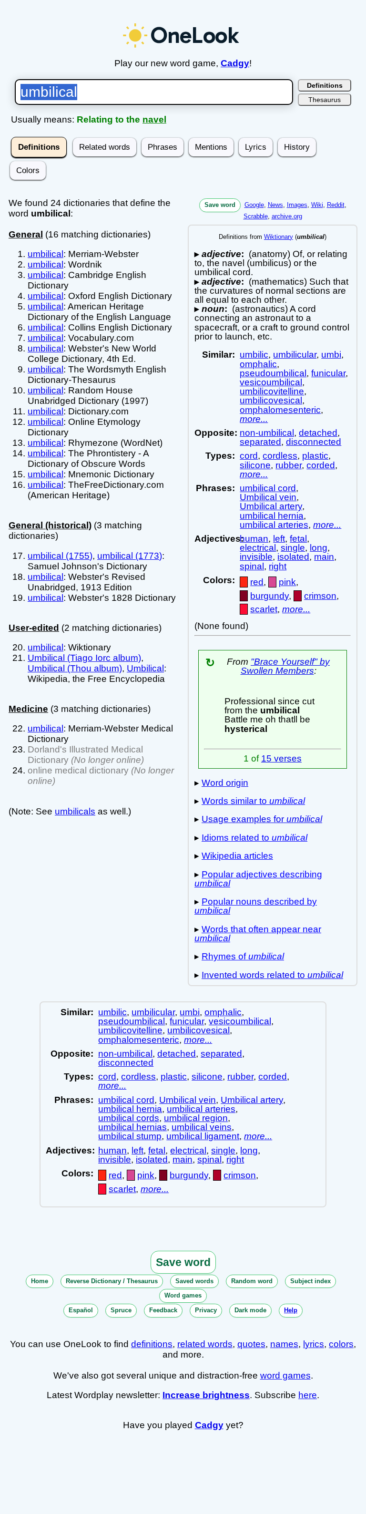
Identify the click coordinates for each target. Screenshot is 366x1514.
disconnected (313, 442)
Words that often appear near (257, 933)
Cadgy (235, 63)
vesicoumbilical (271, 382)
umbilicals (75, 811)
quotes (251, 1344)
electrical (258, 548)
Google (254, 204)
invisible (256, 557)
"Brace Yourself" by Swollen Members (285, 666)
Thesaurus (324, 99)
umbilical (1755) (60, 556)
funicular (328, 373)
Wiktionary (278, 236)
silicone (255, 465)
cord (249, 456)
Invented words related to (272, 975)
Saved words (194, 1281)
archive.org (287, 216)
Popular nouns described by (255, 906)
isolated (293, 557)
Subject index (310, 1281)
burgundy (269, 596)
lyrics (313, 1344)
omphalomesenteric (280, 410)
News (275, 204)
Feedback (163, 1310)
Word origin (225, 783)
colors (341, 1344)
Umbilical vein (268, 497)
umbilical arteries (274, 525)
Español (81, 1310)
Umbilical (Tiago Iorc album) (84, 658)
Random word (252, 1281)
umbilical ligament (202, 1136)
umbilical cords (128, 1118)
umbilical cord (268, 488)
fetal (298, 539)
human (254, 539)
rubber (288, 465)
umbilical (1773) (129, 556)
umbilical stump (130, 1136)
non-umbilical (267, 433)
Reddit (336, 204)
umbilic (254, 355)
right (277, 566)
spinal (252, 566)
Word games (183, 1295)
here (307, 1395)
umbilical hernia (272, 516)
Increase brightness (206, 1395)
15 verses (281, 758)
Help (290, 1310)
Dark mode (250, 1310)
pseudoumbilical (273, 373)
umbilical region (196, 1118)
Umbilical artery (271, 506)
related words (205, 1344)
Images (297, 204)
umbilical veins (202, 1127)
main (324, 557)
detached (318, 433)
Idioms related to (254, 838)
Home (39, 1281)
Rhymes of (243, 956)
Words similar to (253, 801)
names (284, 1344)
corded (320, 465)
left (279, 539)
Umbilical (145, 668)
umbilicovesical (271, 400)
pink (287, 582)
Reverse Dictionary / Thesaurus (112, 1281)
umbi (331, 355)
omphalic (258, 364)
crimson (320, 596)
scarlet (263, 609)
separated (260, 442)
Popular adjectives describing (258, 878)
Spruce (121, 1310)
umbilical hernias (132, 1127)
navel (154, 119)
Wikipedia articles (237, 856)
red (257, 582)
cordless (280, 456)
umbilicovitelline (272, 391)
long (318, 548)
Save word (219, 204)
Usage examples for (262, 819)
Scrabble (256, 216)
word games (285, 1375)
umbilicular (294, 355)
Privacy (206, 1310)
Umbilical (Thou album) (75, 668)
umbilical (45, 254)
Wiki (317, 204)
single (293, 548)
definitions (152, 1344)
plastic (315, 456)
